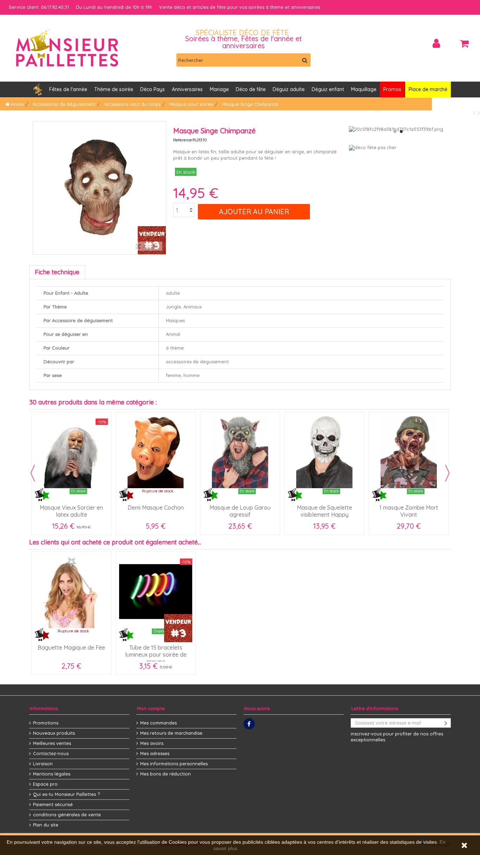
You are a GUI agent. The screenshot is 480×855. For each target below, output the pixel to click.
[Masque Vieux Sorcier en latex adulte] (71, 451)
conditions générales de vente (67, 814)
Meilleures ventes (52, 743)
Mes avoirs (151, 743)
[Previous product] (475, 112)
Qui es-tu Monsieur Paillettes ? (66, 794)
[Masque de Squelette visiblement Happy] (324, 451)
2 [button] (401, 131)
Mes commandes (158, 723)
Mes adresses (154, 753)
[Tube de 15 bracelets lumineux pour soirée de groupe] (155, 591)
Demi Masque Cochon (156, 507)
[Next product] (479, 112)
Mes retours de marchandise (171, 733)
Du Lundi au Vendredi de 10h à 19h (114, 7)
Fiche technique (57, 272)
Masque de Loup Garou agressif (240, 511)
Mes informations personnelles (174, 763)
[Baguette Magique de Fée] (71, 591)
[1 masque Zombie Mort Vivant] (408, 451)
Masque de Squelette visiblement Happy (324, 511)
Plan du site (45, 825)
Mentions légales (51, 774)
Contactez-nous (51, 753)
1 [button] (395, 131)
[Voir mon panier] (464, 44)
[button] (187, 89)
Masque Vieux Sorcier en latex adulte (71, 511)
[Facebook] (249, 723)
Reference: (183, 140)
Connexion (436, 43)
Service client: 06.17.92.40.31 (39, 7)
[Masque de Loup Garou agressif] (240, 451)
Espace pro (45, 784)
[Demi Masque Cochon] (155, 451)
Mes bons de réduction (165, 774)
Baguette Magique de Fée (71, 647)
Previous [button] (32, 473)
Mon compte (151, 708)
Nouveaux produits (54, 733)
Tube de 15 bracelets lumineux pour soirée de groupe (156, 654)
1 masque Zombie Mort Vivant (409, 511)
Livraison (43, 763)
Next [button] (447, 473)
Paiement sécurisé (53, 804)
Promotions (45, 723)
